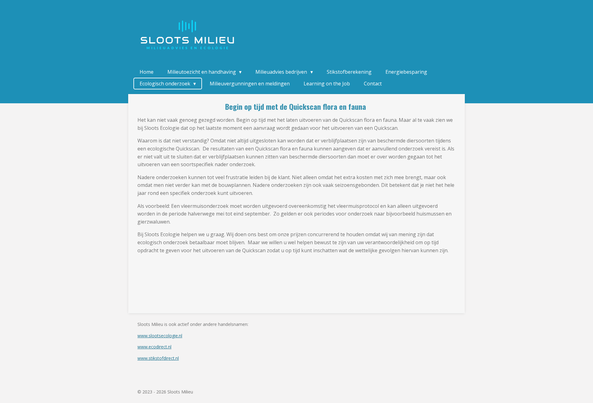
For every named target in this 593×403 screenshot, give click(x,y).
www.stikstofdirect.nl (158, 358)
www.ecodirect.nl (154, 347)
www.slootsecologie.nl (159, 336)
